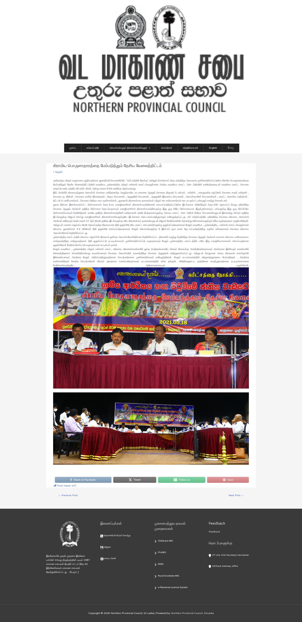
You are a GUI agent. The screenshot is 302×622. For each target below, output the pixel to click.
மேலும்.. (74, 572)
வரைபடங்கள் (110, 558)
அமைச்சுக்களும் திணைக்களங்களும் (128, 147)
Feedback (214, 531)
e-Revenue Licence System (173, 587)
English (213, 147)
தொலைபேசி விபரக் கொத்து (117, 535)
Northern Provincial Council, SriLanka (192, 613)
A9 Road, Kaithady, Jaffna (225, 566)
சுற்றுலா (107, 547)
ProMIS (162, 552)
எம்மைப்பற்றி (93, 147)
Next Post (236, 495)
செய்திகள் (166, 147)
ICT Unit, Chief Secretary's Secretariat (230, 555)
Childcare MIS (165, 540)
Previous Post (68, 495)
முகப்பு (72, 147)
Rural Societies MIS (168, 575)
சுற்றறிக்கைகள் (190, 147)
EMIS (161, 564)
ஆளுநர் (59, 171)
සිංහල (231, 147)
